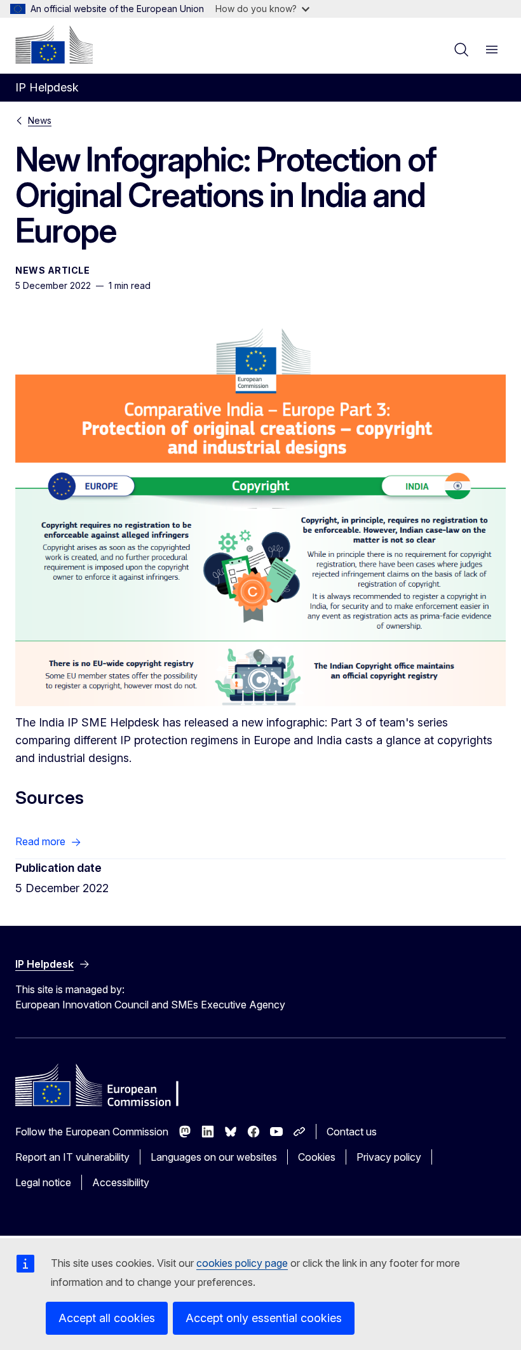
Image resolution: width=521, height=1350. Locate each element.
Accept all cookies (106, 1318)
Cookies (316, 1157)
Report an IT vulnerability (72, 1157)
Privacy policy (388, 1157)
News (39, 120)
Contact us (352, 1131)
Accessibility (120, 1182)
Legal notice (43, 1182)
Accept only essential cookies (264, 1318)
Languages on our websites (214, 1157)
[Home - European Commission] (54, 44)
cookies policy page (242, 1263)
